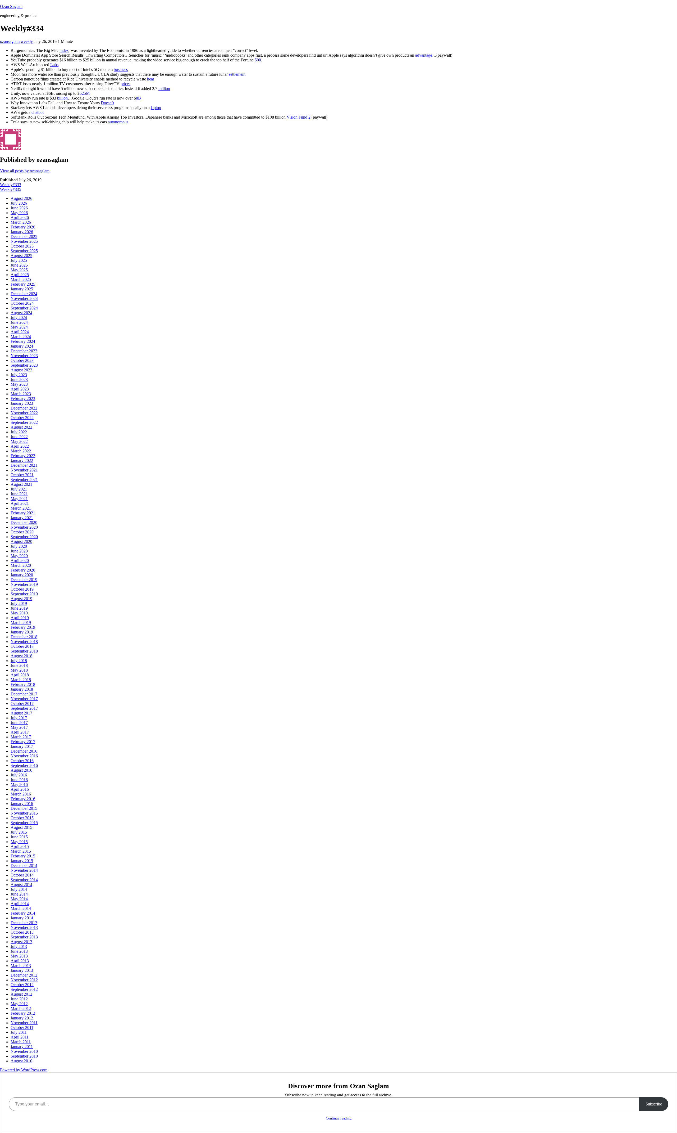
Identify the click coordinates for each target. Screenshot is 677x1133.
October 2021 (22, 475)
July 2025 (19, 260)
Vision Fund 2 (298, 117)
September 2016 (24, 765)
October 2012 (22, 984)
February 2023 (23, 398)
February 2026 (23, 227)
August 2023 (21, 370)
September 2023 (24, 365)
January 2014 (22, 918)
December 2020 (24, 522)
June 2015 (19, 837)
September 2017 (24, 708)
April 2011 (20, 1037)
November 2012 (24, 980)
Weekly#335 (10, 189)
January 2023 (22, 403)
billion (62, 98)
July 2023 (19, 374)
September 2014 (24, 880)
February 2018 (23, 684)
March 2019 (21, 622)
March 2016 (21, 794)
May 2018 (19, 670)
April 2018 (20, 675)
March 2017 (21, 737)
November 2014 (24, 870)
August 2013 (21, 941)
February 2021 (23, 513)
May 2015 (19, 841)
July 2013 (19, 946)
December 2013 (24, 922)
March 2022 (21, 451)
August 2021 (21, 484)
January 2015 (22, 860)
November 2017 (24, 698)
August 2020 (21, 541)
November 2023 (24, 355)
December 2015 (24, 808)
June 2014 (19, 894)
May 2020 (19, 556)
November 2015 (24, 813)
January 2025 (22, 289)
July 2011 (19, 1032)
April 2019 (20, 617)
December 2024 (24, 293)
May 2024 (19, 327)
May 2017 (19, 727)
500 (258, 60)
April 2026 (20, 217)
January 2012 (22, 1018)
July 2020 (19, 546)
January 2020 (22, 575)
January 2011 (22, 1046)
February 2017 (23, 741)
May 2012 (19, 1003)
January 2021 (22, 517)
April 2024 (20, 332)
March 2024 (21, 336)
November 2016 (24, 756)
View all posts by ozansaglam (24, 171)
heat (150, 79)
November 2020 (24, 527)
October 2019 (22, 589)
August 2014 (21, 884)
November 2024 (24, 298)
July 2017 (19, 718)
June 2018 (19, 665)
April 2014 (20, 903)
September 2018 (24, 651)
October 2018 (22, 646)
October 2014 (22, 875)
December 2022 (24, 408)
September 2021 (24, 479)
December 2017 (24, 694)
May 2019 (19, 613)
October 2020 (22, 532)
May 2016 (19, 784)
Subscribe (654, 1104)
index (64, 50)
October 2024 (22, 303)
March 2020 (21, 565)
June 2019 (19, 608)
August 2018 (21, 656)
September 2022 (24, 422)
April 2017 (20, 732)
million (164, 88)
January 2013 (22, 970)
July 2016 (19, 775)
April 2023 (20, 389)
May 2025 (19, 270)
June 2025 (19, 265)
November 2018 (24, 641)
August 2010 (21, 1061)
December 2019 (24, 579)
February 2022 (23, 455)
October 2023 (22, 360)
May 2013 (19, 956)
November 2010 (24, 1051)
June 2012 (19, 999)
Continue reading (338, 1118)
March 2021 (21, 508)
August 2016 (21, 770)
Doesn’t (107, 103)
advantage (423, 55)
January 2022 (22, 460)
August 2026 (21, 198)
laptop (156, 107)
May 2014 (19, 899)
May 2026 (19, 212)
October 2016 (22, 760)
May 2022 (19, 441)
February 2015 (23, 856)
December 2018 (24, 637)
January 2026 (22, 232)
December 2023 (24, 351)
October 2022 (22, 417)
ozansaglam (10, 41)
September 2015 (24, 822)
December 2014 (24, 865)
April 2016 (20, 789)
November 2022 (24, 413)
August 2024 (21, 313)
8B (138, 98)
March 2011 (21, 1042)
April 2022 (20, 446)
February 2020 (23, 570)
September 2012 (24, 989)
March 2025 (21, 279)
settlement (237, 74)
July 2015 (19, 832)
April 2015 (20, 846)
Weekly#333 (10, 184)
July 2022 (19, 432)
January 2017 (22, 746)
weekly (27, 41)
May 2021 (19, 498)
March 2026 (21, 222)
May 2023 (19, 384)
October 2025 (22, 246)
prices (125, 84)
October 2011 (22, 1027)
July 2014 (19, 889)
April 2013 (20, 961)
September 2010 (24, 1056)
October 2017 (22, 703)
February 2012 (23, 1013)
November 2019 (24, 584)
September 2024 (24, 308)
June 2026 (19, 208)
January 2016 (22, 803)
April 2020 (20, 560)
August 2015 (21, 827)
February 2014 (23, 913)
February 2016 (23, 799)
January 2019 (22, 632)
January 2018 (22, 689)
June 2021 (19, 494)
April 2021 (20, 503)
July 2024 (19, 317)
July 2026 (19, 203)
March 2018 (21, 679)
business (121, 69)
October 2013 (22, 932)
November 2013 (24, 927)
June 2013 (19, 951)
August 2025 (21, 255)
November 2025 (24, 241)
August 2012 (21, 994)
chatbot (37, 112)
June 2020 (19, 551)
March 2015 (21, 851)
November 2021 (24, 470)
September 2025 (24, 251)
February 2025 (23, 284)
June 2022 (19, 436)
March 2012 (21, 1008)
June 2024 (19, 322)
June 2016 (19, 779)
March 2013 (21, 965)
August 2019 (21, 598)
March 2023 (21, 394)
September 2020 (24, 536)
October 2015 (22, 818)
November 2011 (24, 1022)
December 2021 (24, 465)
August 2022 (21, 427)
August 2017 (21, 713)
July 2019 (19, 603)
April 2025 (20, 274)
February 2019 (23, 627)
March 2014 (21, 908)
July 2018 (19, 660)
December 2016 (24, 751)
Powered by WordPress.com (23, 1070)
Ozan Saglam (11, 6)
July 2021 (19, 489)
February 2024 (23, 341)
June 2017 (19, 722)
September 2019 (24, 594)
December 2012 (24, 975)
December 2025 (24, 236)
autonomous (118, 122)
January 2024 (22, 346)
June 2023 (19, 379)
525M (85, 93)
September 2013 (24, 937)
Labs (54, 64)
